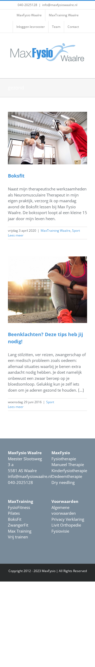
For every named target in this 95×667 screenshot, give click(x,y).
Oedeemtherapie (66, 476)
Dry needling (63, 482)
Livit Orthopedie (66, 525)
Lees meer (15, 235)
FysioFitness (19, 507)
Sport (76, 230)
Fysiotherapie (63, 458)
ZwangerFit (18, 525)
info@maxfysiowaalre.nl (59, 5)
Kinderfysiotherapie (69, 470)
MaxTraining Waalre (55, 230)
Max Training (19, 531)
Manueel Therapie (67, 464)
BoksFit (14, 519)
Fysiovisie (60, 531)
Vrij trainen (18, 536)
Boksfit (16, 176)
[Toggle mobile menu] (85, 70)
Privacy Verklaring (67, 519)
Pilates (14, 513)
